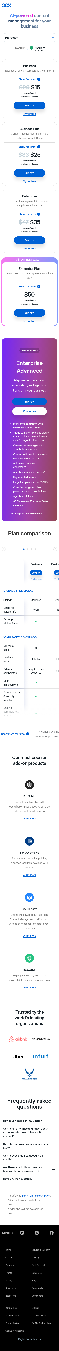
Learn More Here (33, 513)
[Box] (6, 5)
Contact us (29, 411)
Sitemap (36, 1307)
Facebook (51, 1232)
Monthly (20, 47)
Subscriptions (12, 1315)
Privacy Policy (12, 1323)
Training (35, 1257)
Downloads (10, 1288)
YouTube (7, 1232)
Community (37, 1288)
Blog (22, 1232)
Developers (37, 1295)
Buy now (29, 105)
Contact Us (37, 1272)
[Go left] (4, 549)
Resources (10, 1295)
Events (8, 1272)
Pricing (8, 1280)
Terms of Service (40, 1315)
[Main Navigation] (55, 4)
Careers (9, 1257)
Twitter (37, 1232)
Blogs (34, 1280)
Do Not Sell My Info (41, 1323)
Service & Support (41, 1250)
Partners (9, 1265)
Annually (40, 48)
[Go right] (55, 549)
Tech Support (38, 1265)
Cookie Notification (14, 1330)
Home (8, 1250)
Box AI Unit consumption (36, 1195)
